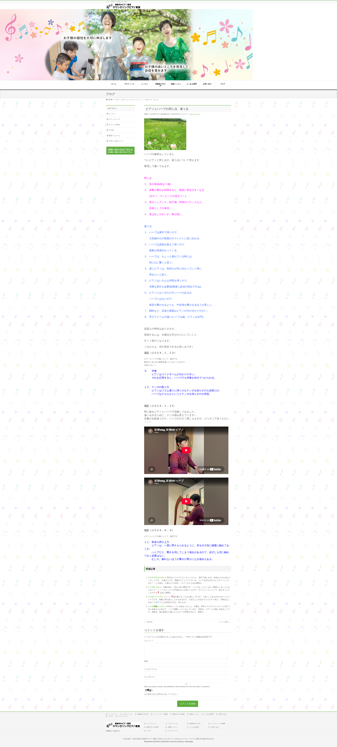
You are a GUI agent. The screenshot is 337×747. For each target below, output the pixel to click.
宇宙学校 (148, 622)
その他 (111, 130)
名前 (146, 661)
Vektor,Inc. (181, 742)
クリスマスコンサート (157, 577)
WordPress (157, 742)
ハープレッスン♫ (155, 587)
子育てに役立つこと (116, 141)
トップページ (113, 714)
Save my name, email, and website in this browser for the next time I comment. (177, 686)
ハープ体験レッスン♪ (157, 606)
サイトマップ (123, 716)
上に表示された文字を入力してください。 (161, 694)
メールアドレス (150, 669)
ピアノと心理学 (114, 125)
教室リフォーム (114, 136)
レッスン (112, 114)
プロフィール (127, 714)
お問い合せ (222, 714)
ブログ (110, 716)
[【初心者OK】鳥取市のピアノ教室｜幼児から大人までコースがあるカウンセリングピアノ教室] (123, 7)
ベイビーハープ (154, 597)
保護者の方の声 (142, 714)
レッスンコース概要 (160, 714)
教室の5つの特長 (179, 714)
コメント (148, 641)
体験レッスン (194, 714)
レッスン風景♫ (224, 622)
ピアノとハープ (194, 114)
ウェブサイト (149, 677)
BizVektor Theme (169, 742)
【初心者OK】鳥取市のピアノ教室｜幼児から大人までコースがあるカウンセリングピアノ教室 (165, 739)
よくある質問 (209, 714)
